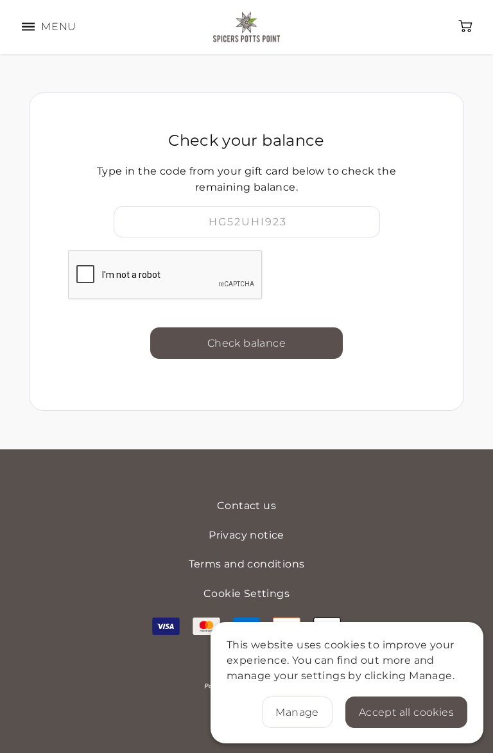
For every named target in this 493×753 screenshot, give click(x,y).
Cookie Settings (246, 593)
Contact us (246, 505)
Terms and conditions (247, 564)
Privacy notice (246, 535)
